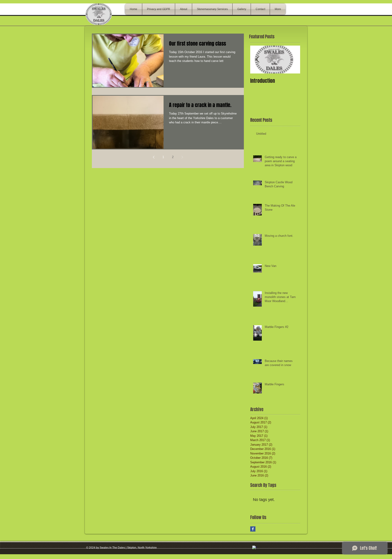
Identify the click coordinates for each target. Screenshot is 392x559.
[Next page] (182, 157)
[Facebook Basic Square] (252, 529)
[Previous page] (153, 157)
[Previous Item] (257, 59)
